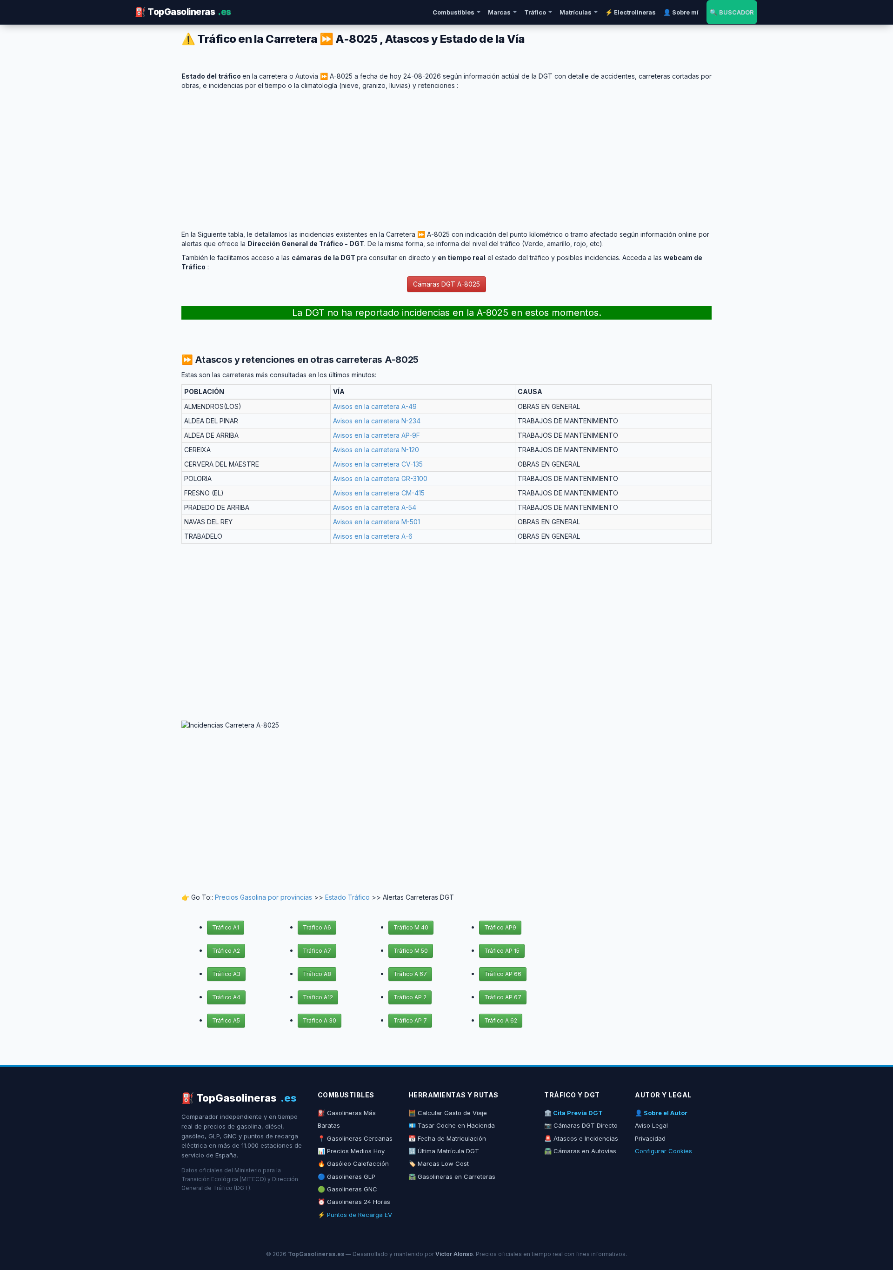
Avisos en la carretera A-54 (374, 507)
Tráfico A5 (226, 1020)
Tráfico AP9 (500, 927)
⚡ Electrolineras (630, 12)
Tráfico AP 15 (502, 950)
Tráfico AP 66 (502, 973)
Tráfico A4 (226, 997)
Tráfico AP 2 (410, 997)
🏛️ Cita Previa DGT (573, 1112)
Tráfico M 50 (410, 950)
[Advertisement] (446, 155)
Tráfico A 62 (500, 1020)
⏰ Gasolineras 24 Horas (354, 1201)
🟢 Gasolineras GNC (347, 1189)
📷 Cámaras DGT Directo (581, 1125)
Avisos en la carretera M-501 (376, 522)
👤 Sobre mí (681, 12)
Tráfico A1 (225, 927)
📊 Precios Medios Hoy (351, 1151)
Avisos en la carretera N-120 (376, 450)
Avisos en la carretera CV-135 (378, 464)
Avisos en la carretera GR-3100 (380, 478)
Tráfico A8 (317, 973)
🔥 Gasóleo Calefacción (353, 1163)
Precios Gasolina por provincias (263, 897)
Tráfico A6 (317, 927)
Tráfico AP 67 (502, 997)
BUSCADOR (732, 12)
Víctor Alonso (454, 1253)
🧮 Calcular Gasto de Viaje (447, 1112)
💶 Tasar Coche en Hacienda (451, 1125)
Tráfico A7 (317, 950)
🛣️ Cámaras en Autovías (580, 1151)
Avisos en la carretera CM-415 (379, 493)
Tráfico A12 (318, 997)
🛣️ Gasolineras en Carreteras (451, 1176)
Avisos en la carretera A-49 (375, 406)
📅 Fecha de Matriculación (447, 1138)
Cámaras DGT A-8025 (446, 284)
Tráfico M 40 (410, 927)
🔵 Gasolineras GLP (346, 1176)
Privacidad (650, 1138)
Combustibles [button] (453, 12)
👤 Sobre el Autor (661, 1112)
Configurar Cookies (663, 1151)
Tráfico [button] (535, 12)
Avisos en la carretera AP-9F (376, 435)
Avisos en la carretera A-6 (373, 536)
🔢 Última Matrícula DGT (443, 1151)
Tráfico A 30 (319, 1020)
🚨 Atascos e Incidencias (581, 1138)
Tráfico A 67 (410, 973)
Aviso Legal (651, 1125)
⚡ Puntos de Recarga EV (355, 1214)
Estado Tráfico (347, 897)
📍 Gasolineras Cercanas (355, 1138)
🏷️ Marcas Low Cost (438, 1163)
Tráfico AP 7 (410, 1020)
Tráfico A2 (226, 950)
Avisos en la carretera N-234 (376, 421)
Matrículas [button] (576, 12)
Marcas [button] (499, 12)
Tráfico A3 (226, 973)
